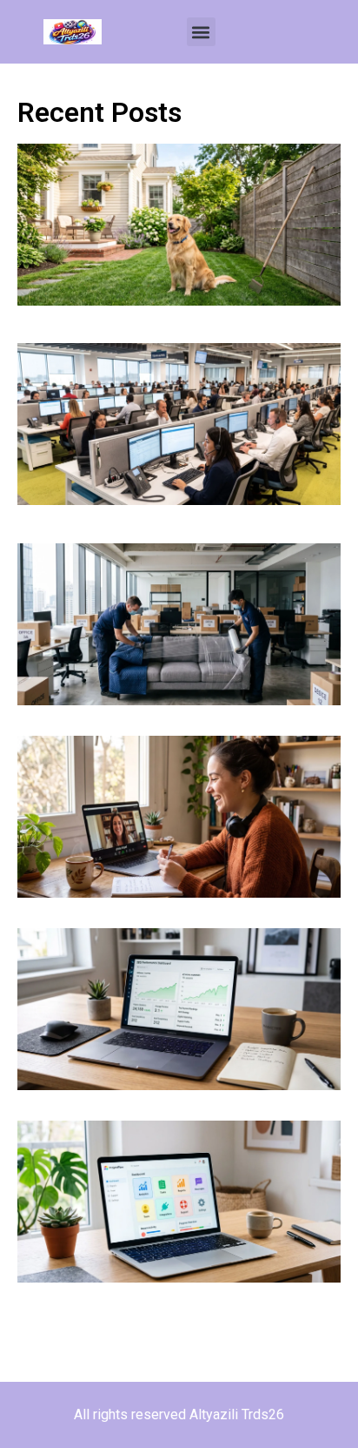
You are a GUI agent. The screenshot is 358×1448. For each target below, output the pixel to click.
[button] (201, 31)
